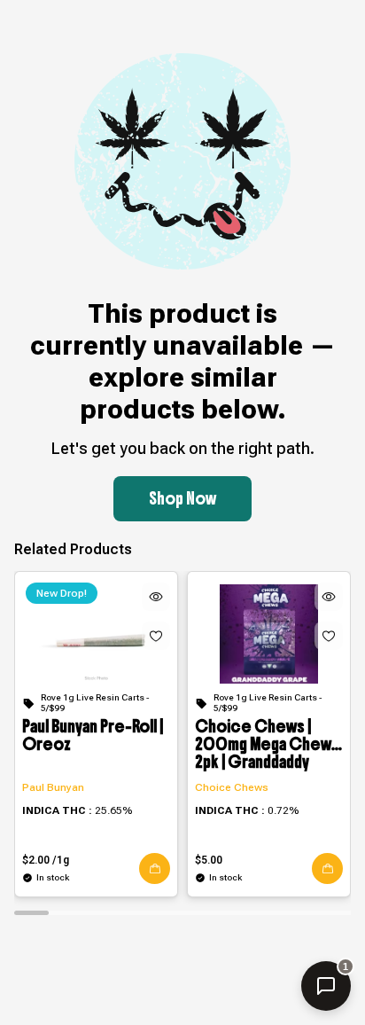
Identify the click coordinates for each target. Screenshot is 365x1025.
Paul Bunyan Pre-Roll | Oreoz (92, 736)
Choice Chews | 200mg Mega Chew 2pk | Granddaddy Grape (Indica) (263, 744)
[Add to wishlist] (156, 636)
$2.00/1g (45, 860)
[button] (154, 868)
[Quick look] (156, 597)
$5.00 (208, 860)
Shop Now (182, 499)
